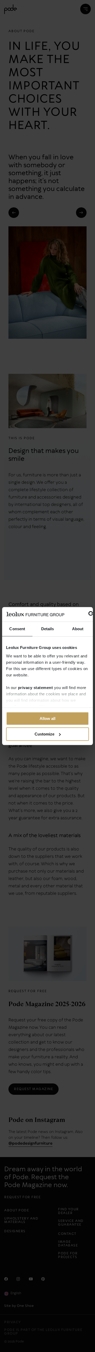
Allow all (47, 718)
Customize (44, 734)
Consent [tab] (17, 629)
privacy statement (35, 687)
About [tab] (78, 629)
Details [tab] (47, 629)
